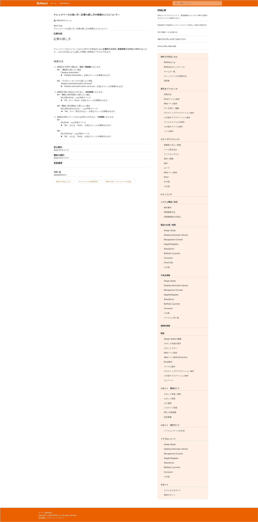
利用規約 (41, 517)
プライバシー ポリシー (56, 517)
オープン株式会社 (45, 512)
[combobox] (201, 3)
